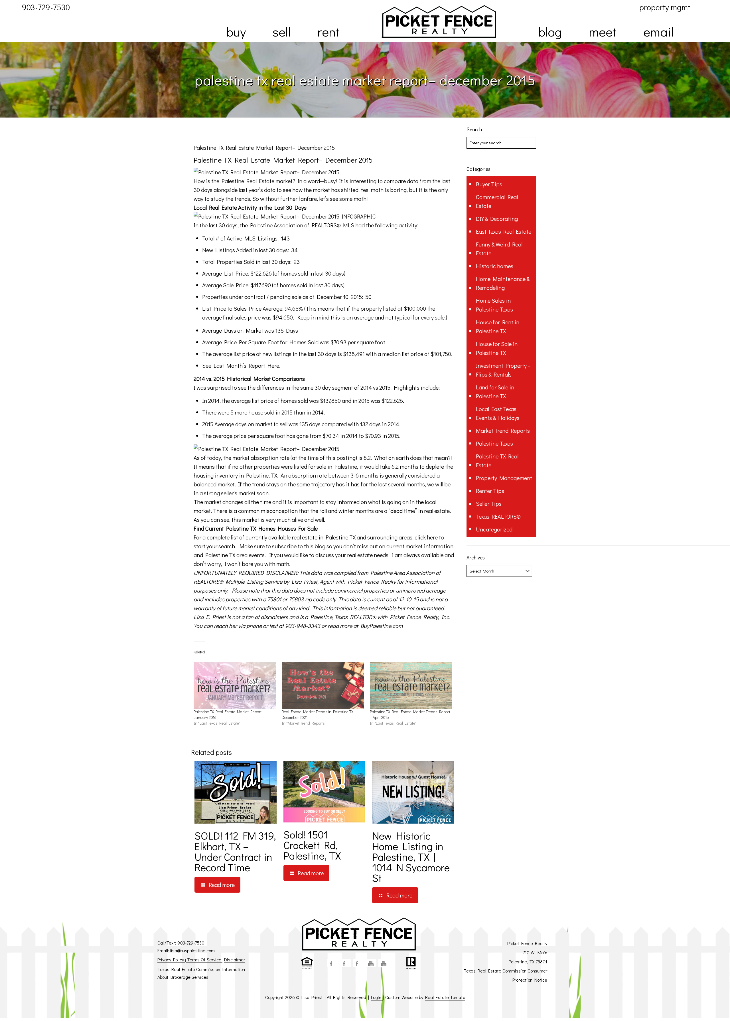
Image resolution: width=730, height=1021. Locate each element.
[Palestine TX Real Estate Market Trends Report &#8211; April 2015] (411, 685)
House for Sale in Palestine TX (497, 348)
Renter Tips (490, 490)
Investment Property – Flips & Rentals (503, 370)
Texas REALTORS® (498, 516)
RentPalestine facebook (358, 963)
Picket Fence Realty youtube (383, 963)
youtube (371, 963)
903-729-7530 (190, 943)
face (332, 963)
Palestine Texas (494, 443)
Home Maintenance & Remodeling (503, 283)
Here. (273, 365)
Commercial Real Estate (497, 201)
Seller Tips (489, 503)
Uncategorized (494, 529)
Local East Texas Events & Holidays (498, 413)
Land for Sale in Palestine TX (495, 391)
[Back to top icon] (703, 1009)
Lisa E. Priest (210, 616)
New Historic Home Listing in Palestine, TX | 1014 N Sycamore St (411, 856)
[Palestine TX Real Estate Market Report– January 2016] (235, 685)
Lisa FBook (345, 963)
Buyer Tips (489, 184)
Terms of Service (204, 960)
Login (377, 997)
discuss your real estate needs (351, 555)
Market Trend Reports (503, 430)
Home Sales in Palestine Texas (494, 305)
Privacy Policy (171, 960)
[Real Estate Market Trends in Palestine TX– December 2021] (323, 685)
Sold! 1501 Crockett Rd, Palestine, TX (312, 844)
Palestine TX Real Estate (497, 460)
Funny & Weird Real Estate (499, 248)
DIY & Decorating (497, 218)
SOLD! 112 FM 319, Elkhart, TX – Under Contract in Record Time (235, 851)
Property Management (504, 478)
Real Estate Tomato (445, 997)
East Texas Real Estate (503, 231)
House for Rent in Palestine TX (497, 326)
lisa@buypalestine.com (192, 950)
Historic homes (494, 266)
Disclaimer (234, 960)
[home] (439, 21)
